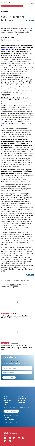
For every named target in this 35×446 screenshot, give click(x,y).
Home (6, 396)
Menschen (5, 313)
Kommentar (22, 398)
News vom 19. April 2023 (12, 40)
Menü (32, 3)
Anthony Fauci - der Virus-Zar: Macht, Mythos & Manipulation (16, 317)
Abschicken (8, 377)
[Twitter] (28, 275)
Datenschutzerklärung (10, 433)
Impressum (7, 432)
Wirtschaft (21, 400)
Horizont (21, 396)
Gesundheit (22, 402)
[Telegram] (30, 275)
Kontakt (6, 435)
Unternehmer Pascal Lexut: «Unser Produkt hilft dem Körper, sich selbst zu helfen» (16, 348)
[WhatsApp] (31, 275)
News (5, 398)
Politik (6, 402)
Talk (5, 404)
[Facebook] (27, 275)
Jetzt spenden (10, 411)
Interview (4, 123)
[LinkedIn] (33, 275)
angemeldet (14, 285)
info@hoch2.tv (12, 422)
